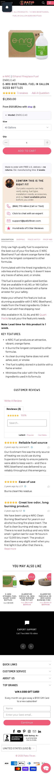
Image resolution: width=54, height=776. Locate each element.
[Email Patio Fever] (34, 731)
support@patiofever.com (26, 220)
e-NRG (7, 76)
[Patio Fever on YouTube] (19, 731)
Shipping (20, 239)
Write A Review (13, 400)
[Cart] (50, 3)
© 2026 (19, 756)
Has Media (42, 435)
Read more (10, 549)
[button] (46, 768)
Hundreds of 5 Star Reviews (27, 228)
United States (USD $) (17, 748)
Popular (30, 435)
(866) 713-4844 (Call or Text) (28, 206)
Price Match (34, 239)
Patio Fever (29, 756)
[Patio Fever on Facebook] (14, 731)
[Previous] (4, 589)
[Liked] (49, 447)
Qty (5, 136)
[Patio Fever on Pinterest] (24, 731)
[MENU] (1, 3)
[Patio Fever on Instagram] (29, 731)
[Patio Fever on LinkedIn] (40, 731)
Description (7, 239)
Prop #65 (47, 239)
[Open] (7, 7)
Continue (27, 722)
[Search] (43, 3)
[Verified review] (32, 447)
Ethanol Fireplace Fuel (25, 76)
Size (5, 121)
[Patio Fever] (27, 3)
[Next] (50, 589)
